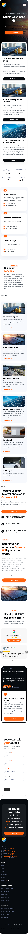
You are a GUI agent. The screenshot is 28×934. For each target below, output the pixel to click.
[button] (25, 4)
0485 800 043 (13, 853)
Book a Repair (14, 78)
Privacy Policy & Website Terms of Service (10, 929)
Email (7, 770)
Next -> (7, 790)
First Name (8, 754)
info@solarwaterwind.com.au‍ (10, 857)
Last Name (8, 762)
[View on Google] (4, 648)
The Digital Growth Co (19, 926)
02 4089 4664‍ (10, 856)
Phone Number (9, 778)
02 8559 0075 (8, 851)
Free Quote (14, 28)
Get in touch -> (14, 720)
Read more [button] (6, 657)
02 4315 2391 (11, 850)
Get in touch (14, 511)
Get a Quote (14, 160)
